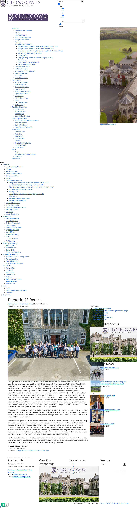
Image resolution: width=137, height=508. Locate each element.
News (14, 150)
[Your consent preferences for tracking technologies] (7, 505)
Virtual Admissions (21, 82)
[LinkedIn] (63, 8)
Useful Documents (21, 78)
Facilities (18, 141)
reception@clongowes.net (22, 477)
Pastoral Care (20, 132)
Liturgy (17, 33)
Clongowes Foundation (23, 44)
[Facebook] (62, 13)
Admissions (16, 80)
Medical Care (19, 147)
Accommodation (21, 123)
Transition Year (20, 111)
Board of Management (23, 37)
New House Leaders (100, 320)
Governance (22, 60)
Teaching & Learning (19, 107)
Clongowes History (22, 40)
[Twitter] (63, 11)
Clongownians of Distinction (25, 71)
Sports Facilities (20, 145)
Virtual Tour (19, 96)
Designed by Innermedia (120, 503)
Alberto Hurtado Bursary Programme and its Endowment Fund (40, 51)
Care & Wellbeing (21, 125)
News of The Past (43, 451)
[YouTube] (63, 15)
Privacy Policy (105, 503)
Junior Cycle (19, 109)
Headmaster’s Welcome (23, 31)
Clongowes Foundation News (25, 154)
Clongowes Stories (23, 451)
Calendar (18, 156)
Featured (33, 451)
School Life (16, 129)
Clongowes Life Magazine (102, 308)
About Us (15, 28)
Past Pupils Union (21, 73)
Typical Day (19, 136)
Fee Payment (22, 103)
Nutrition (18, 134)
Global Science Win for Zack (103, 317)
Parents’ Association (22, 67)
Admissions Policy (21, 98)
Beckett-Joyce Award (100, 315)
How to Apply (20, 89)
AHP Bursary (19, 105)
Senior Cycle (19, 114)
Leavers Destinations (22, 116)
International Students (23, 91)
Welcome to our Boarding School (26, 120)
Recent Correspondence (26, 64)
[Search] (82, 1)
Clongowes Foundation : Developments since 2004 (36, 49)
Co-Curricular (20, 138)
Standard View (22, 470)
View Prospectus (21, 85)
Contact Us (16, 159)
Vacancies (18, 76)
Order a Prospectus (22, 87)
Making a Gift (23, 55)
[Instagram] (63, 17)
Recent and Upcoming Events (28, 62)
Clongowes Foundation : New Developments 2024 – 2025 (38, 46)
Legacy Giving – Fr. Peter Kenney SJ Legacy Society (35, 58)
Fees (16, 100)
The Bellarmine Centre (23, 143)
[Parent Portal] (59, 4)
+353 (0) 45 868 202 (20, 474)
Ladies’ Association (21, 69)
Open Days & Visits (22, 94)
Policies (18, 42)
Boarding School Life (19, 118)
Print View (11, 470)
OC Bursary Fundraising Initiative (29, 53)
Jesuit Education (20, 35)
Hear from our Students (23, 127)
